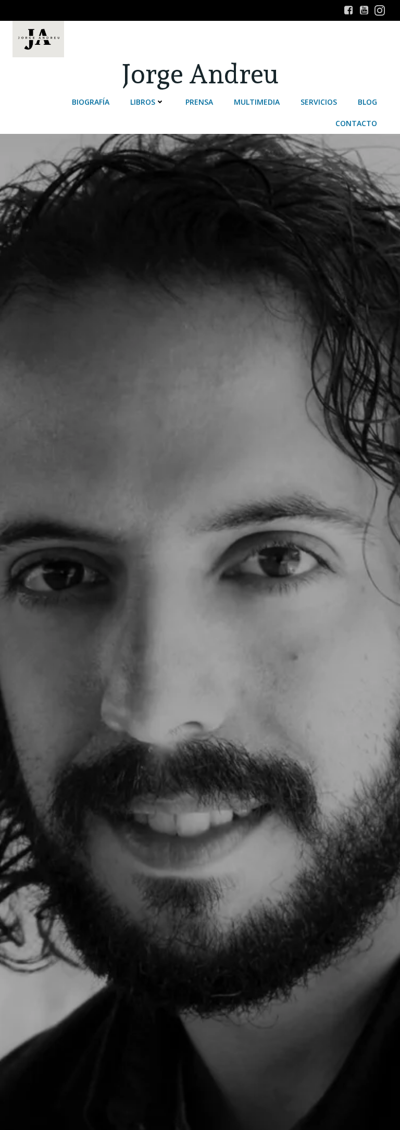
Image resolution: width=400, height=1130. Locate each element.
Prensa (199, 102)
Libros (142, 102)
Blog (367, 102)
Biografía (90, 102)
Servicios (319, 102)
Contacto (356, 123)
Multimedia (257, 102)
